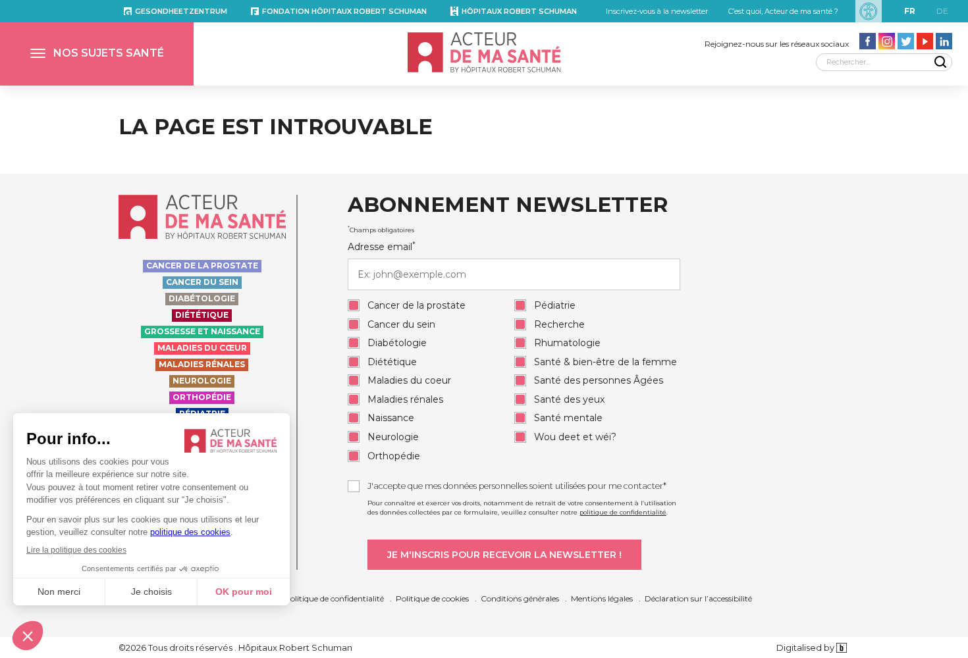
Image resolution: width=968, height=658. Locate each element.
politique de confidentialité (622, 512)
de (942, 11)
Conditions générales (520, 598)
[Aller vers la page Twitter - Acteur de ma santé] (906, 41)
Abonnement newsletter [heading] (508, 205)
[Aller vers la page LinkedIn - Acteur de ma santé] (944, 41)
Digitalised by (806, 647)
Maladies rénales (202, 364)
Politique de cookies (432, 598)
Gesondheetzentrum (181, 11)
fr (909, 11)
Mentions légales (602, 598)
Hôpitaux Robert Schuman (519, 11)
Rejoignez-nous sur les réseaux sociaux (777, 44)
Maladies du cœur (202, 348)
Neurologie (202, 381)
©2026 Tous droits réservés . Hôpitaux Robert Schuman (235, 647)
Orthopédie (202, 397)
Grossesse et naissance (202, 331)
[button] (97, 54)
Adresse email (382, 247)
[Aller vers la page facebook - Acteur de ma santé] (867, 41)
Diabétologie (202, 298)
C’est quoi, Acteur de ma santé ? (783, 11)
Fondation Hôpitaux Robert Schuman (344, 11)
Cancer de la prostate (202, 265)
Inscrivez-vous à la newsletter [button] (657, 11)
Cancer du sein (202, 282)
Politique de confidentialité (334, 598)
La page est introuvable (276, 126)
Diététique (202, 315)
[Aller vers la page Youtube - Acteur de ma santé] (925, 41)
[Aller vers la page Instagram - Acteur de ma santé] (886, 41)
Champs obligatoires (381, 230)
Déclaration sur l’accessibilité (698, 598)
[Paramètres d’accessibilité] (868, 11)
